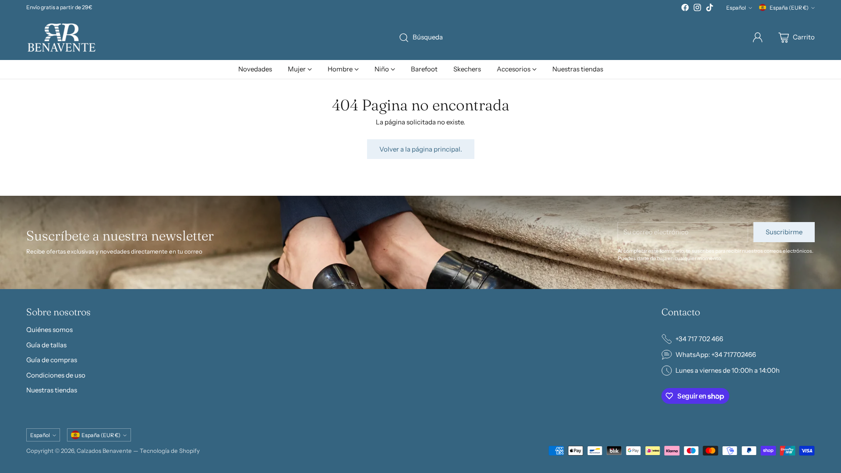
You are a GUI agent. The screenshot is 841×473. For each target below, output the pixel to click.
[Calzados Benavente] (61, 37)
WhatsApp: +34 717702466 (715, 354)
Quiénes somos (49, 329)
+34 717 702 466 (699, 339)
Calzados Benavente (104, 450)
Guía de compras (51, 360)
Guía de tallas (46, 345)
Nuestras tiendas (51, 390)
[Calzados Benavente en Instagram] (697, 9)
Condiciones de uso (55, 375)
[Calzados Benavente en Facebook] (685, 9)
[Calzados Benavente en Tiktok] (709, 9)
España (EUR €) (789, 7)
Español (736, 7)
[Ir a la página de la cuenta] (757, 37)
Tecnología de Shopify (170, 450)
